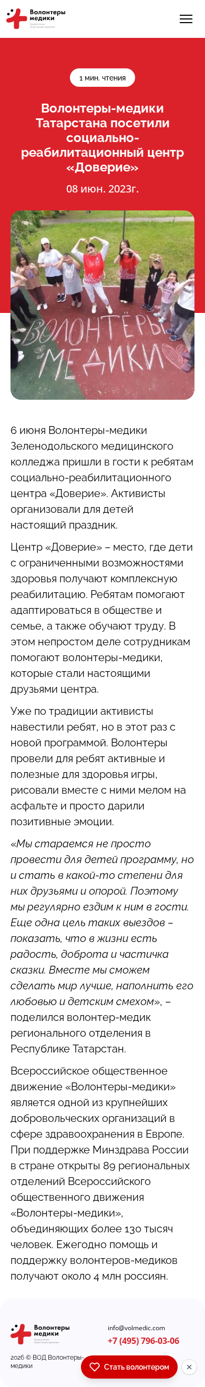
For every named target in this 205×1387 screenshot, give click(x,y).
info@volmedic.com (136, 1328)
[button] (186, 19)
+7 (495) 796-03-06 (143, 1340)
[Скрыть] (189, 1367)
